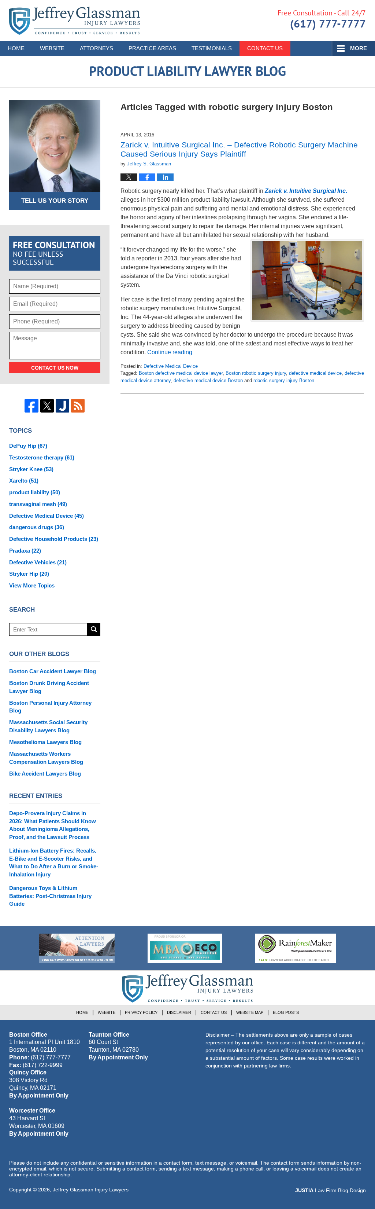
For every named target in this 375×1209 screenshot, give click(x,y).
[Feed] (78, 406)
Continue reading (169, 352)
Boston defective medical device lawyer (181, 373)
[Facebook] (31, 406)
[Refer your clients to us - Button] (77, 948)
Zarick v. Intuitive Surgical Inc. (306, 191)
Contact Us (265, 48)
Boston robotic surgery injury (256, 373)
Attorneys (96, 48)
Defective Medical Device (171, 366)
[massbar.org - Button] (185, 948)
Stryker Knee (31, 469)
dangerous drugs (36, 527)
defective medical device (315, 373)
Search (94, 629)
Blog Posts (286, 1012)
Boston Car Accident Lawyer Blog (52, 671)
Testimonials (212, 48)
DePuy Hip (28, 446)
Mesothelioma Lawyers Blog (45, 742)
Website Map (249, 1012)
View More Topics (32, 585)
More (358, 48)
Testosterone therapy (41, 457)
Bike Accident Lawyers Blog (45, 773)
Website (52, 48)
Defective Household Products (53, 539)
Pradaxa (25, 550)
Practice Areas (152, 48)
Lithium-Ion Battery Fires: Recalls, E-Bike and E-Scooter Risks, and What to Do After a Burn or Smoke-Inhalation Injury (53, 862)
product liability (34, 492)
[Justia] (62, 406)
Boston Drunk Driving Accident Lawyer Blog (49, 687)
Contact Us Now (54, 368)
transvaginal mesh (38, 504)
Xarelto (23, 480)
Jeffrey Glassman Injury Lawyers (91, 1189)
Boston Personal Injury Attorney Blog (50, 707)
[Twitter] (47, 406)
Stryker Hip (29, 574)
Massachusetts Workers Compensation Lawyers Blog (46, 758)
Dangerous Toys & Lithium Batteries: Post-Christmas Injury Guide (50, 896)
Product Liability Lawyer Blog (74, 21)
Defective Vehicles (38, 562)
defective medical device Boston (208, 380)
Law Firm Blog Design (330, 1190)
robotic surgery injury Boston (283, 380)
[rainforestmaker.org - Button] (295, 948)
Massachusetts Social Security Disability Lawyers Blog (48, 726)
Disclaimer (179, 1012)
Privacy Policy (141, 1012)
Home (16, 48)
